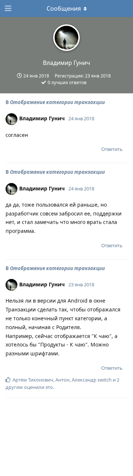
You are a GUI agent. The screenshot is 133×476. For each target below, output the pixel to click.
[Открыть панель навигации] (7, 8)
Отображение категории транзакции (57, 102)
